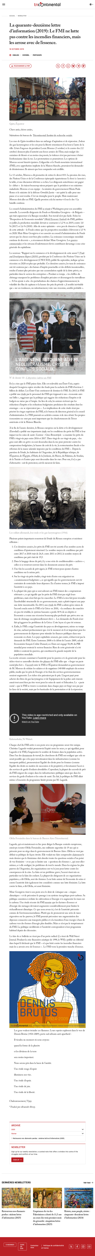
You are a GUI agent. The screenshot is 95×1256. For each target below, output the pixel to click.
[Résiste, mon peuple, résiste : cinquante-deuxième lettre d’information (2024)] (78, 1198)
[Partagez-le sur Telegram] (78, 66)
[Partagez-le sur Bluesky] (73, 66)
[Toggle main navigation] (3, 4)
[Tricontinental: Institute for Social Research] (47, 4)
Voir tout (87, 1183)
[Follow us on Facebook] (77, 1246)
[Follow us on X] (71, 1246)
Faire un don (22, 1247)
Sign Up (16, 1160)
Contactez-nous (34, 1246)
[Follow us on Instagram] (83, 1246)
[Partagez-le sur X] (58, 66)
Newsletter (22, 16)
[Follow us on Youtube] (89, 1246)
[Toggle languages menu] (91, 4)
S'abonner (10, 1245)
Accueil (12, 16)
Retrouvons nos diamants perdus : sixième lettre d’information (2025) (13, 1215)
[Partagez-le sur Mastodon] (83, 66)
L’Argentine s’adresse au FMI (38, 378)
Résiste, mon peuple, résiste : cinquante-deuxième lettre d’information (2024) (77, 1215)
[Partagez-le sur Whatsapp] (68, 66)
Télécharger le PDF (22, 66)
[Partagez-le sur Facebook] (63, 66)
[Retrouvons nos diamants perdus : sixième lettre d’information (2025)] (16, 1198)
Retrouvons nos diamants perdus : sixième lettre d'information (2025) (38, 1138)
